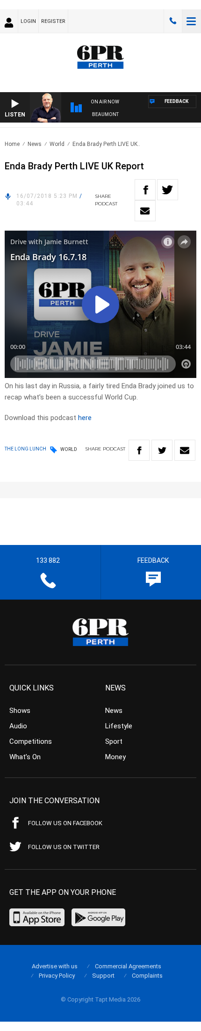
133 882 (173, 21)
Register (53, 21)
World (57, 144)
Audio (18, 726)
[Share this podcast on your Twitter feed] (167, 189)
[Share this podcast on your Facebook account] (145, 189)
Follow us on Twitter (64, 846)
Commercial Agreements (128, 966)
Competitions (30, 741)
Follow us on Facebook (65, 823)
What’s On (25, 757)
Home (12, 144)
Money (115, 757)
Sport (113, 741)
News (35, 144)
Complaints (147, 975)
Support (103, 975)
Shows (19, 710)
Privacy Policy (57, 975)
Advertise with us (55, 966)
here (85, 418)
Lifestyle (118, 726)
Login (28, 21)
